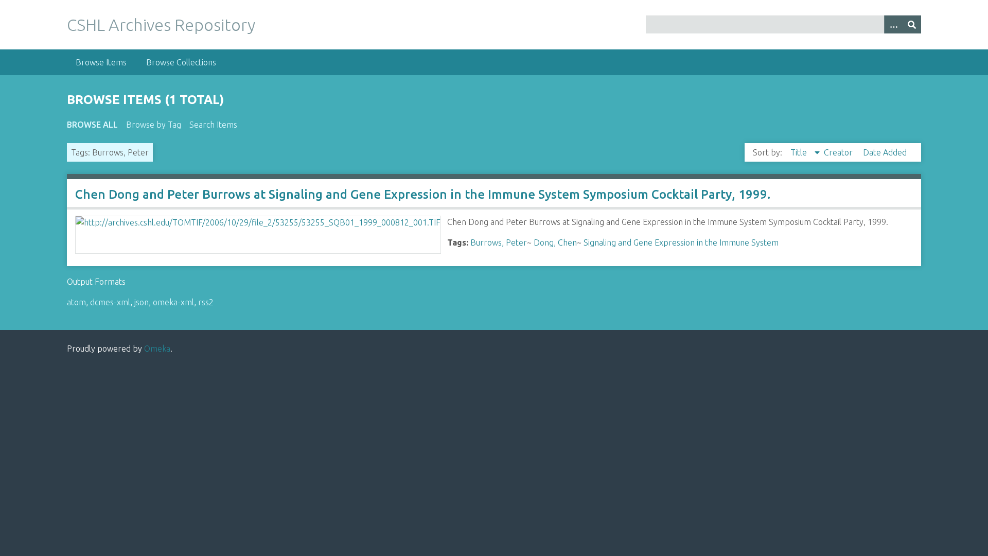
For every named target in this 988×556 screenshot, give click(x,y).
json (141, 302)
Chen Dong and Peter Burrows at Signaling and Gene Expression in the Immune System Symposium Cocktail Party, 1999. (422, 194)
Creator (839, 152)
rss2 (206, 302)
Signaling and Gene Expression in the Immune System (681, 242)
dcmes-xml (110, 302)
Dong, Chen (555, 242)
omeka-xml (173, 302)
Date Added (885, 152)
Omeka (157, 348)
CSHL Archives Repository (161, 24)
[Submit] (912, 24)
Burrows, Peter (498, 242)
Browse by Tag (153, 124)
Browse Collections (181, 62)
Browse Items (101, 62)
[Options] (893, 24)
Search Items (213, 124)
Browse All (92, 124)
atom (76, 302)
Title (799, 152)
